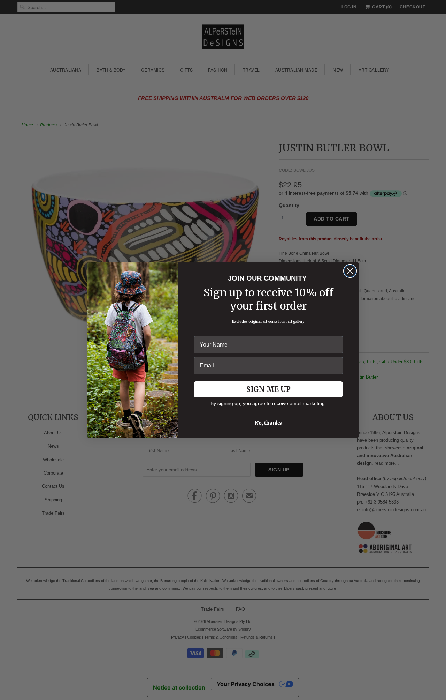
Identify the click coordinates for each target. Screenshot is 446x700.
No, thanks (268, 423)
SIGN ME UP (268, 389)
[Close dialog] (350, 271)
